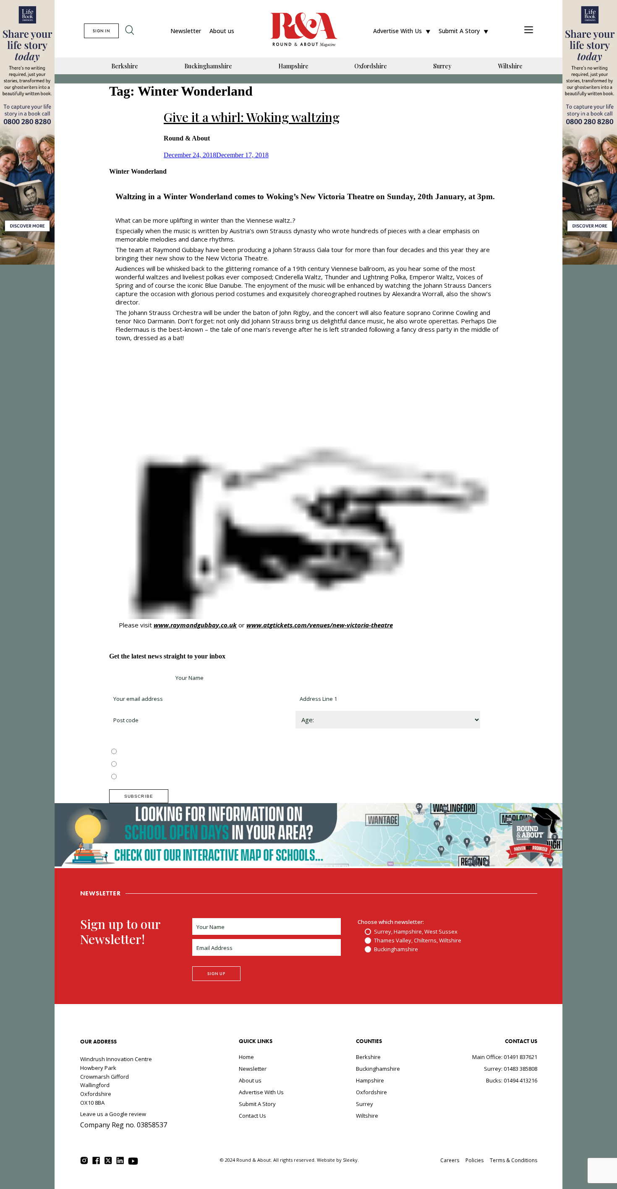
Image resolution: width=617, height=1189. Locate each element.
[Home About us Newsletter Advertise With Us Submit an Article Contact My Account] (528, 30)
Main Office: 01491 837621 (504, 1057)
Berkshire (124, 66)
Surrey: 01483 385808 (510, 1068)
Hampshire (293, 66)
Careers (449, 1160)
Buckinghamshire (208, 66)
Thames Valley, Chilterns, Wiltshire (162, 764)
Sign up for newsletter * (139, 678)
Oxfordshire (370, 66)
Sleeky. (351, 1160)
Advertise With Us (397, 31)
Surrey (442, 66)
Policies (474, 1160)
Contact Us (252, 1115)
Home (246, 1057)
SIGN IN (101, 31)
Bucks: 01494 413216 (511, 1080)
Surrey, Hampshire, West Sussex (160, 752)
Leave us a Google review (113, 1114)
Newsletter (185, 31)
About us (221, 31)
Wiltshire (510, 66)
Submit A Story (459, 31)
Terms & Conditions (513, 1160)
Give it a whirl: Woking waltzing (252, 117)
